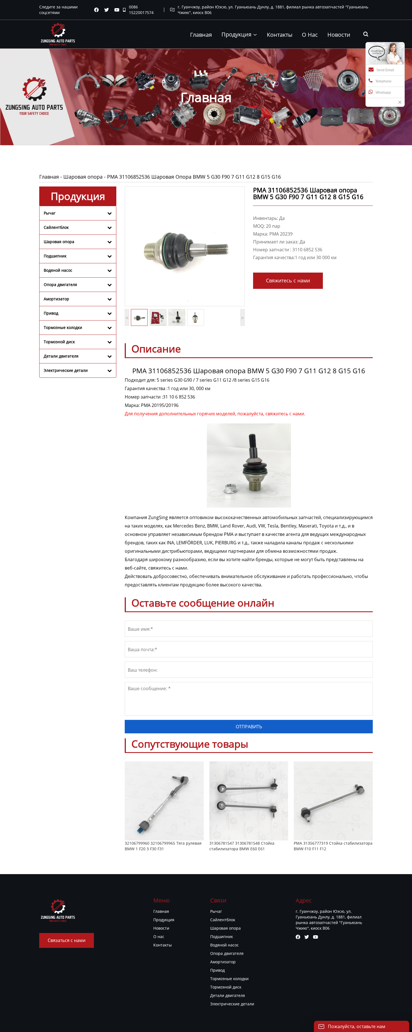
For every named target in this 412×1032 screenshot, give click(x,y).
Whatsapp (383, 93)
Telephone (383, 81)
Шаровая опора (83, 176)
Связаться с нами (66, 940)
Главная (49, 176)
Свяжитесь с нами (288, 280)
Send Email (385, 70)
